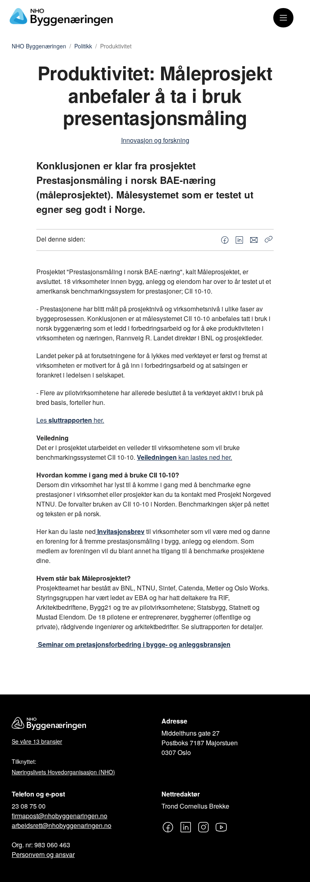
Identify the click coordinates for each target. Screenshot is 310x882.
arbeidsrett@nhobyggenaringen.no (61, 825)
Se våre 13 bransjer (37, 741)
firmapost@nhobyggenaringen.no (59, 815)
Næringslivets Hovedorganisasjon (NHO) (63, 772)
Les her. (70, 420)
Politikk (83, 46)
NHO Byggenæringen (39, 46)
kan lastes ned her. (184, 457)
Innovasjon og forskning (155, 140)
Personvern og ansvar (43, 854)
